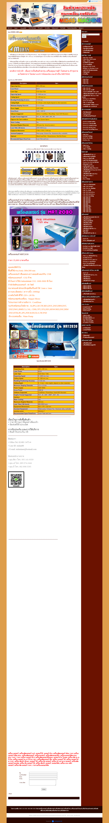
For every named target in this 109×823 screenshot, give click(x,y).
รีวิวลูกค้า (40, 28)
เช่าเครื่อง (47, 28)
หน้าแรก (10, 28)
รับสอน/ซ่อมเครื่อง (72, 28)
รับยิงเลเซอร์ (55, 28)
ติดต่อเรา (81, 28)
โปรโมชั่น (62, 28)
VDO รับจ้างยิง (32, 28)
